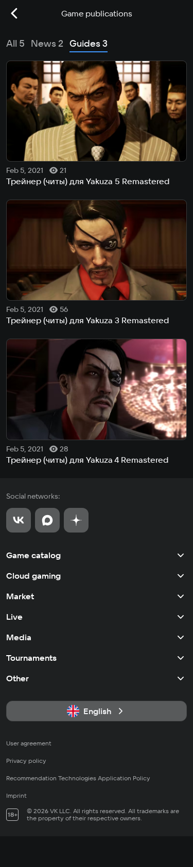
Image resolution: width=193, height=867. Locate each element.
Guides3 (88, 43)
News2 (47, 43)
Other (17, 678)
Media (18, 637)
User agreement (28, 743)
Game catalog (33, 555)
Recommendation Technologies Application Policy (78, 778)
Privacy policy (26, 760)
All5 (15, 43)
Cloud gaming (33, 575)
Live (14, 617)
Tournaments (31, 658)
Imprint (16, 795)
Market (20, 596)
